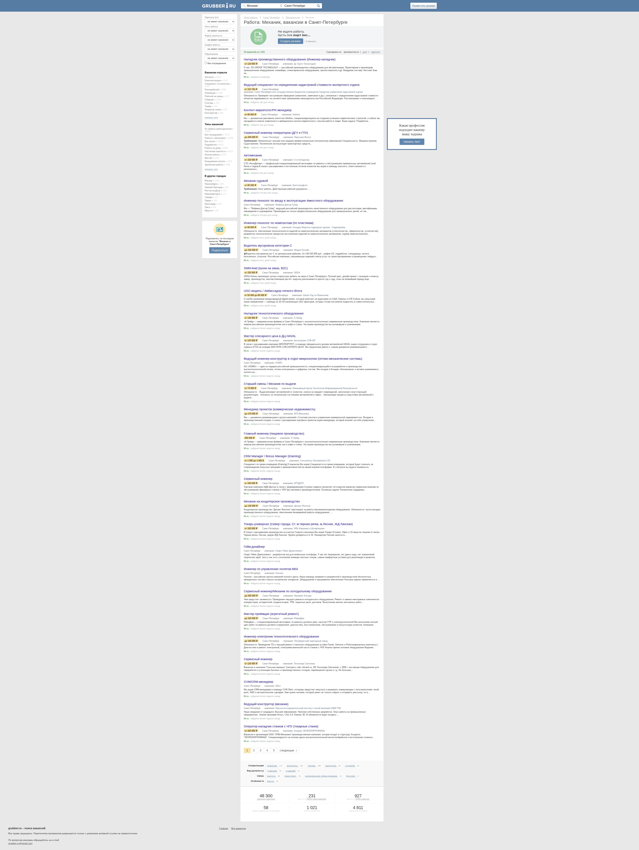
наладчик (331, 765)
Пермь (208, 200)
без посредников (217, 63)
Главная (223, 828)
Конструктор (211, 113)
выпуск (271, 776)
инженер (272, 765)
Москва (208, 180)
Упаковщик (210, 93)
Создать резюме (290, 41)
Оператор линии (213, 109)
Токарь (208, 106)
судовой (350, 765)
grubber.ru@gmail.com (20, 843)
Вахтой (208, 158)
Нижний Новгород (213, 187)
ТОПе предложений (316, 799)
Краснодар (210, 204)
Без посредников (213, 134)
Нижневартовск (212, 194)
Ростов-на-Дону (212, 190)
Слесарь (209, 103)
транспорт (290, 776)
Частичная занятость (215, 151)
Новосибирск (211, 184)
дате (365, 52)
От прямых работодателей (218, 129)
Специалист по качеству (217, 84)
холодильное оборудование (321, 776)
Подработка (210, 144)
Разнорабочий (212, 89)
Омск (207, 207)
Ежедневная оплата (215, 161)
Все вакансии (238, 828)
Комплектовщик (213, 80)
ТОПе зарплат (362, 799)
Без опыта (210, 141)
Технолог (209, 77)
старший (291, 771)
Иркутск (209, 210)
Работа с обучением (215, 138)
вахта (271, 781)
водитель (293, 765)
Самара (208, 197)
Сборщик (209, 99)
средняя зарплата (266, 799)
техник (312, 765)
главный (272, 771)
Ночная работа (212, 154)
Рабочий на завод (214, 96)
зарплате (375, 52)
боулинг (351, 776)
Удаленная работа (214, 164)
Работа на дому (213, 148)
